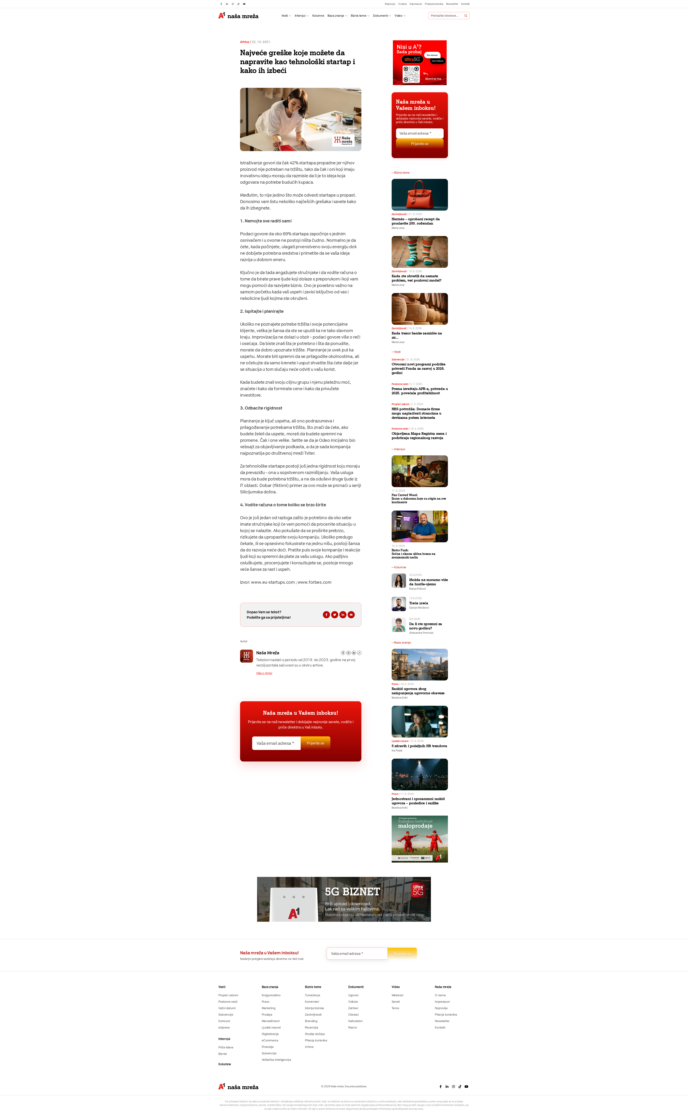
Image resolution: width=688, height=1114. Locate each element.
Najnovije (390, 4)
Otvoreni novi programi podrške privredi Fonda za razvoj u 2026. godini (418, 368)
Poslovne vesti (400, 384)
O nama (402, 4)
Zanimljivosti (399, 214)
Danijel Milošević (419, 607)
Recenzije (311, 1027)
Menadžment (271, 1021)
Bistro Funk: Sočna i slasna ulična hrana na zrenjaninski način (413, 553)
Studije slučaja (315, 1034)
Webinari (397, 995)
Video (398, 15)
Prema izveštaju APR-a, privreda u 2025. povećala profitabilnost (420, 391)
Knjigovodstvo (271, 995)
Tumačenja (312, 995)
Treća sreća (418, 603)
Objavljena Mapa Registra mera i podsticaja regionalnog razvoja (419, 435)
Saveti (396, 1001)
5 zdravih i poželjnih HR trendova (419, 746)
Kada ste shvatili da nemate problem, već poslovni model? (416, 278)
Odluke (353, 1001)
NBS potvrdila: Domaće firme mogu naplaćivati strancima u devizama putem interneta (416, 413)
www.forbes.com (314, 582)
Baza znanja (336, 15)
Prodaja (267, 1014)
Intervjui (300, 15)
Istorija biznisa (314, 1008)
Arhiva (244, 42)
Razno (352, 1027)
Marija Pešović (417, 588)
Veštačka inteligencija (276, 1059)
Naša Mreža (267, 652)
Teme (395, 1008)
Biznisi (222, 1054)
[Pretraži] (465, 15)
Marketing (268, 1008)
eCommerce (270, 1040)
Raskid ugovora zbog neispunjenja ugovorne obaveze (418, 691)
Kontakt (465, 4)
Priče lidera (225, 1047)
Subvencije (398, 359)
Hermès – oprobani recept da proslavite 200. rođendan (416, 221)
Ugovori (353, 995)
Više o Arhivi (264, 673)
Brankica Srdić (400, 697)
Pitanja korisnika (434, 4)
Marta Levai (398, 228)
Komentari (312, 1001)
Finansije (268, 1047)
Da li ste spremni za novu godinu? (425, 626)
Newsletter (452, 4)
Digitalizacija (270, 1034)
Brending (311, 1021)
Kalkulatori (355, 1021)
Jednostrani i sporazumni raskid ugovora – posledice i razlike (418, 801)
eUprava (224, 1027)
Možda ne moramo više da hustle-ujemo (428, 582)
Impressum (416, 4)
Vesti (284, 15)
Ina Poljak (397, 750)
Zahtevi (353, 1008)
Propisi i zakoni (400, 404)
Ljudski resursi (400, 741)
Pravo (395, 684)
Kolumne (318, 15)
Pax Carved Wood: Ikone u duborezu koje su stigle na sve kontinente (419, 498)
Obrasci (353, 1014)
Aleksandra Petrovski (421, 632)
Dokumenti (380, 15)
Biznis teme (358, 15)
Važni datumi (227, 1008)
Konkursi (224, 1021)
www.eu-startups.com (273, 582)
